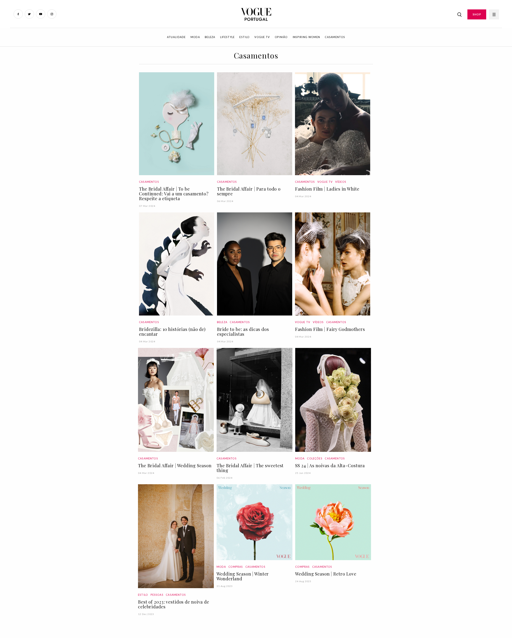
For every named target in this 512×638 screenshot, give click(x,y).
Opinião (281, 37)
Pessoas (157, 594)
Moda (195, 37)
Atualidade (176, 37)
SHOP (477, 14)
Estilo (244, 37)
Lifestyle (227, 37)
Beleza (210, 37)
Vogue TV (262, 37)
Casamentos (335, 37)
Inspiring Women (306, 37)
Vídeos (340, 181)
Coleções (314, 458)
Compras (235, 566)
